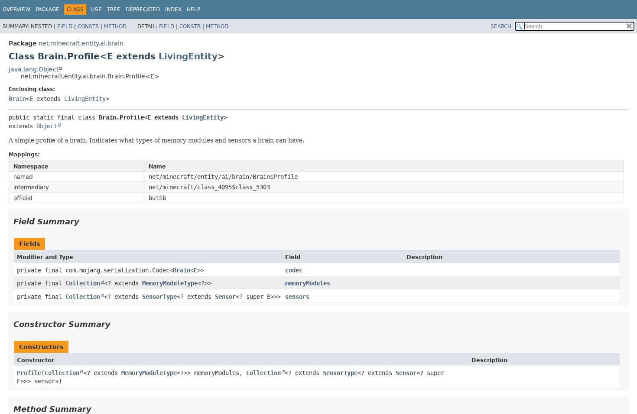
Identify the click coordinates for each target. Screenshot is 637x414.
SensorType (159, 296)
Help (193, 9)
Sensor (225, 296)
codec (293, 270)
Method (115, 26)
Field (64, 26)
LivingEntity (188, 56)
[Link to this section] (85, 221)
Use (96, 9)
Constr (88, 26)
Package (47, 9)
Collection (82, 283)
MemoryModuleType (170, 283)
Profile (29, 372)
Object (46, 126)
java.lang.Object (33, 69)
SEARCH (501, 26)
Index (173, 9)
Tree (113, 9)
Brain (17, 98)
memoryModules (307, 283)
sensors (297, 296)
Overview (16, 9)
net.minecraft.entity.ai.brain (81, 43)
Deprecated (143, 9)
